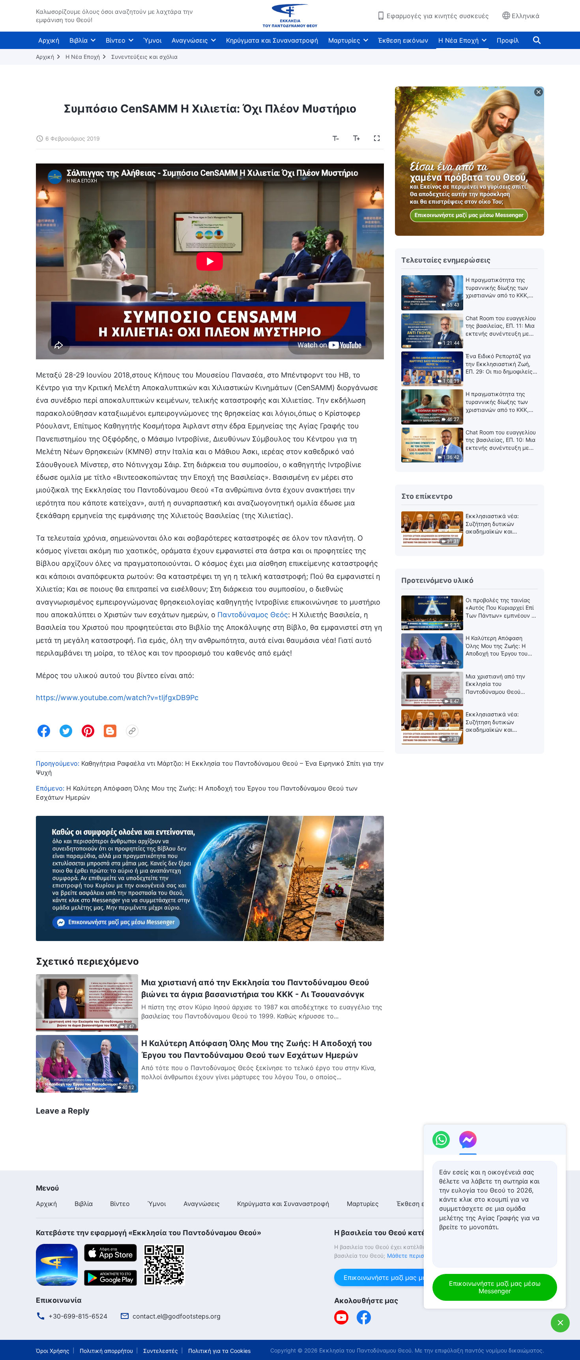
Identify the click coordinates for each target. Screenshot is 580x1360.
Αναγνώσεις (190, 40)
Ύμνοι (152, 40)
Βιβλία (78, 40)
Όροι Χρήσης (52, 1350)
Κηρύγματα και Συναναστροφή (272, 40)
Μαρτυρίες (344, 40)
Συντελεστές (160, 1350)
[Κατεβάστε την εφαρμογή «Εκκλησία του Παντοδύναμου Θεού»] (57, 1264)
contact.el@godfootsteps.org (177, 1316)
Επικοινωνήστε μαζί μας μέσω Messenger (407, 1277)
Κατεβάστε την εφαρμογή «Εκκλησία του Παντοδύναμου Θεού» (148, 1233)
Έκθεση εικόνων (403, 40)
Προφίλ (508, 40)
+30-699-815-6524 (78, 1316)
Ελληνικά (525, 16)
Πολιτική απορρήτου (106, 1350)
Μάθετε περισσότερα (415, 1255)
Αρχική (48, 40)
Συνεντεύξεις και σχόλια (144, 56)
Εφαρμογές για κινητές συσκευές (438, 16)
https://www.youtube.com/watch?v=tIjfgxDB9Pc (117, 697)
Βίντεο (115, 40)
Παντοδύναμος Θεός (252, 614)
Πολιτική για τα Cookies (219, 1350)
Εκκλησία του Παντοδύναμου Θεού (365, 1350)
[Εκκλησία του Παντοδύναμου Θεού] (290, 16)
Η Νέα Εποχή (458, 40)
